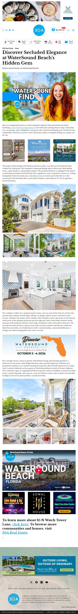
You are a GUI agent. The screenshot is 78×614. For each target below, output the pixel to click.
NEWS (15, 589)
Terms (68, 612)
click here (20, 524)
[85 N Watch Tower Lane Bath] (63, 436)
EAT (39, 589)
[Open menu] (73, 30)
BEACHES (22, 589)
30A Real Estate (14, 532)
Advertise (61, 612)
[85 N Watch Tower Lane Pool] (57, 245)
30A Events (50, 42)
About (49, 612)
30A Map (59, 42)
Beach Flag (24, 42)
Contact (66, 589)
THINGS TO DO (31, 589)
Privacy (74, 612)
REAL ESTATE (51, 589)
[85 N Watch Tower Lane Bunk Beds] (39, 436)
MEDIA (59, 589)
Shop (10, 589)
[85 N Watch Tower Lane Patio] (21, 245)
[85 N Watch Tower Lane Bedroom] (14, 436)
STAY (43, 589)
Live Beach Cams (11, 42)
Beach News (71, 42)
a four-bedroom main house (22, 128)
